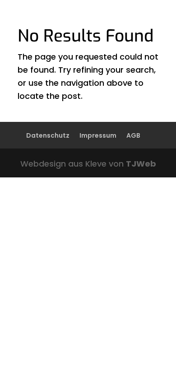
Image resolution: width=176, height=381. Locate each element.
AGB (133, 135)
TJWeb (141, 163)
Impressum (97, 135)
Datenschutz (47, 135)
